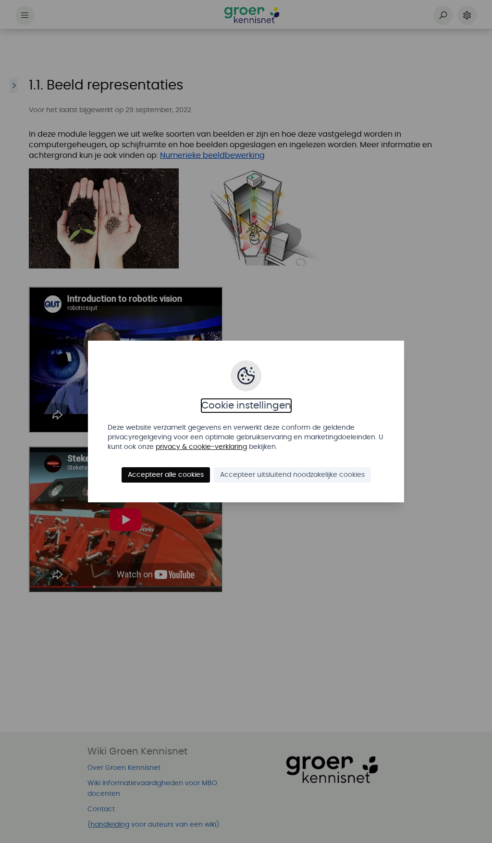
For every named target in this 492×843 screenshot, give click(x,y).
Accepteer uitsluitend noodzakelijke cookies (292, 475)
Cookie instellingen (246, 405)
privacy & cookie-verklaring (201, 447)
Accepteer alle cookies (166, 475)
